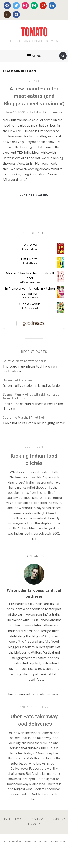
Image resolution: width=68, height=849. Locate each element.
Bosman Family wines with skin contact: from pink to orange (31, 396)
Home (7, 819)
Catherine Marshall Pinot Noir (24, 417)
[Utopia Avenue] (61, 308)
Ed (36, 112)
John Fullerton (31, 249)
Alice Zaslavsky (31, 297)
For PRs (21, 819)
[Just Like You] (61, 263)
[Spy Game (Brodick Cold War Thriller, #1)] (61, 249)
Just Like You (30, 259)
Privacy (34, 824)
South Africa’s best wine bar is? (25, 361)
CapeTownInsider (47, 694)
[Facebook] (7, 5)
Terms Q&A (57, 819)
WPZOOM (60, 841)
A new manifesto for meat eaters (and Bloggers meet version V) (34, 96)
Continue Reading (34, 194)
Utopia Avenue (30, 304)
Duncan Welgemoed (31, 282)
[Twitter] (16, 5)
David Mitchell (31, 308)
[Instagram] (25, 5)
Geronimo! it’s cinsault (19, 380)
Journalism (34, 446)
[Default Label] (34, 5)
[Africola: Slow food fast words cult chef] (61, 276)
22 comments (52, 112)
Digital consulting (34, 707)
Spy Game (30, 245)
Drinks (34, 81)
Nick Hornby (31, 263)
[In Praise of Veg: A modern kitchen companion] (61, 292)
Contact (38, 819)
